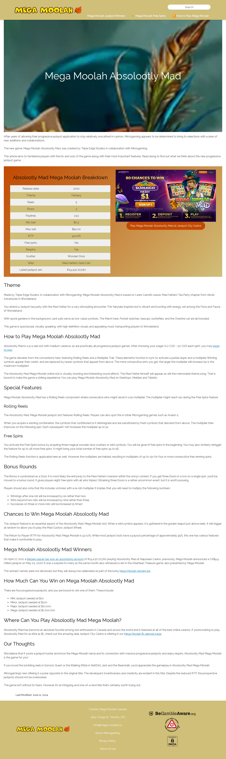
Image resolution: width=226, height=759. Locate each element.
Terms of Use (108, 748)
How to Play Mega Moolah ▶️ (190, 15)
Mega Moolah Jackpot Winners (106, 15)
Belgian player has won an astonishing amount (55, 559)
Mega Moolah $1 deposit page (142, 633)
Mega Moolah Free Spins (150, 15)
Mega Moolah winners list (134, 571)
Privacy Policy (108, 741)
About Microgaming (107, 733)
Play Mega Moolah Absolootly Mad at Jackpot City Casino (165, 225)
